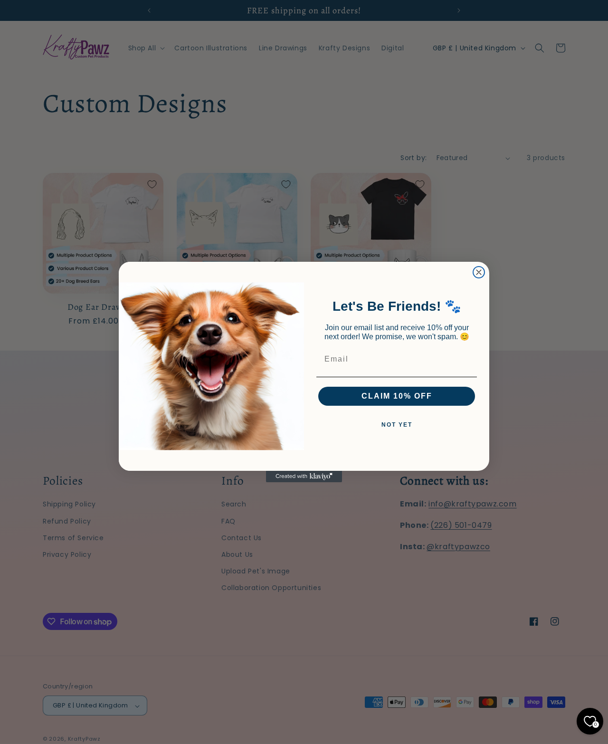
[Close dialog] (478, 272)
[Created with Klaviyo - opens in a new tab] (304, 476)
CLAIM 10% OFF (396, 396)
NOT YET (396, 424)
